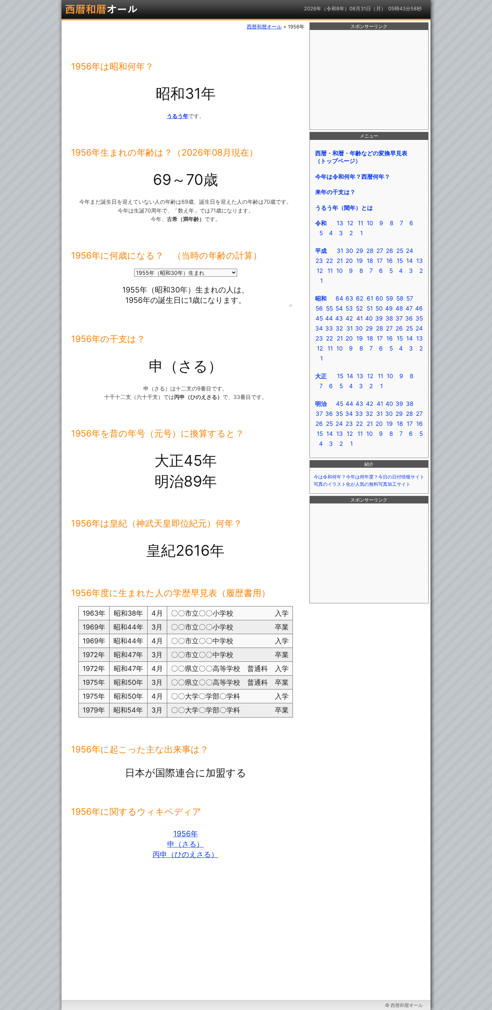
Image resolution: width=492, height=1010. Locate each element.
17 (380, 260)
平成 (321, 250)
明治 (321, 403)
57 (409, 298)
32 (339, 328)
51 (370, 308)
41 (359, 318)
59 (389, 298)
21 (340, 260)
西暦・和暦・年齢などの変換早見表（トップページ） (361, 157)
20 (349, 260)
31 (340, 250)
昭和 (321, 298)
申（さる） (185, 844)
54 (339, 308)
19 (359, 260)
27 (379, 250)
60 (379, 298)
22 (329, 260)
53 (349, 308)
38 (389, 318)
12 (350, 223)
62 (359, 298)
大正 (321, 376)
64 (339, 298)
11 (360, 223)
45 (319, 318)
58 (399, 298)
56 (319, 308)
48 (399, 308)
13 (340, 223)
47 (409, 308)
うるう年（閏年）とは (344, 207)
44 (329, 318)
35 (419, 318)
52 (359, 308)
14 (409, 260)
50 (379, 308)
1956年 (185, 833)
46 (419, 308)
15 (400, 260)
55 (329, 308)
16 (389, 260)
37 (399, 318)
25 (399, 250)
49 (389, 308)
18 (370, 260)
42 (349, 318)
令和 (321, 223)
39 (379, 318)
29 (359, 250)
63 (349, 298)
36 (409, 318)
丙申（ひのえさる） (185, 854)
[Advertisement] (369, 80)
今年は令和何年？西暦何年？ (352, 176)
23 (319, 260)
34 (319, 328)
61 (370, 298)
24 (409, 250)
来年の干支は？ (335, 192)
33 (329, 328)
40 (369, 318)
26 (389, 250)
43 (339, 318)
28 (369, 250)
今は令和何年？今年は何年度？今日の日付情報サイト (369, 477)
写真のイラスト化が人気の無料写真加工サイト (362, 484)
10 (370, 223)
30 (349, 250)
